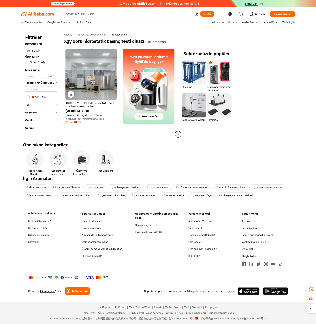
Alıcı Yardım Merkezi (199, 221)
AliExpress (106, 307)
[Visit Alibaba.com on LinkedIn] (251, 264)
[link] (311, 289)
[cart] (241, 14)
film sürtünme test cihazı (232, 187)
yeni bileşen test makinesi (127, 187)
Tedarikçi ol (248, 221)
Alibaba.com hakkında (41, 213)
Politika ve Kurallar (92, 255)
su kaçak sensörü (175, 195)
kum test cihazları (160, 187)
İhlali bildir (194, 255)
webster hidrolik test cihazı (77, 195)
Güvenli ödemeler (92, 221)
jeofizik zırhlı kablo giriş (41, 195)
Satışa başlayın (250, 227)
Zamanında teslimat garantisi (98, 234)
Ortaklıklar (247, 248)
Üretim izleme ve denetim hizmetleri (102, 248)
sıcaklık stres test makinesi (269, 187)
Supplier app (152, 291)
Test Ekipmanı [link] (119, 34)
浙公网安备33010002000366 (218, 318)
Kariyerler (33, 241)
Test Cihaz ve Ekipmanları (92, 34)
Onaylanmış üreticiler (147, 225)
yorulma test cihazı (145, 195)
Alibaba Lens (47, 291)
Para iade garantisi (92, 227)
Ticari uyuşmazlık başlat (201, 234)
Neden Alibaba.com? (40, 221)
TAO (186, 307)
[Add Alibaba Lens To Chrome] (77, 291)
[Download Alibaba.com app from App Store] (248, 291)
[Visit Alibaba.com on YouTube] (273, 264)
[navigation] (41, 85)
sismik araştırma (37, 187)
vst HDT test (96, 187)
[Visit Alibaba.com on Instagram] (266, 264)
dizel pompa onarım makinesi (238, 195)
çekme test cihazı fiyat (113, 195)
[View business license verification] (191, 318)
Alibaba (68, 34)
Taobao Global (173, 307)
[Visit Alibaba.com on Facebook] (244, 264)
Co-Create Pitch (37, 227)
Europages (211, 307)
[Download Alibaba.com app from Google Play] (275, 291)
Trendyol (197, 307)
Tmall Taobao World (140, 307)
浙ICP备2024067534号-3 (251, 318)
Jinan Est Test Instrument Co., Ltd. (84, 118)
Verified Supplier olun (254, 241)
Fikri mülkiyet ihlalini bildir (202, 248)
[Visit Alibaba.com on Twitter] (258, 264)
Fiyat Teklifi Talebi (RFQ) (148, 232)
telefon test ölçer (203, 195)
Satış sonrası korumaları (95, 241)
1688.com (120, 307)
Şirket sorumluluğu (39, 234)
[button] (196, 14)
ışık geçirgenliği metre (68, 187)
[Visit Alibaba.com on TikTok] (280, 264)
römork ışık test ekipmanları (194, 187)
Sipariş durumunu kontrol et (257, 234)
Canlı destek (195, 227)
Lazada (158, 307)
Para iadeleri (195, 241)
